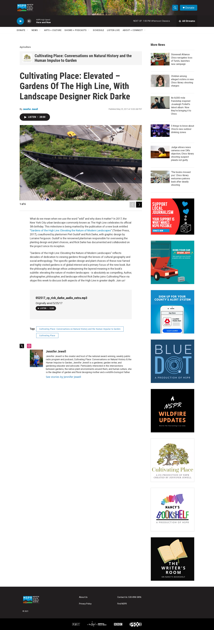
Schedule (98, 30)
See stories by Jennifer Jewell (63, 377)
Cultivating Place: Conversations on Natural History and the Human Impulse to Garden (83, 58)
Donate (189, 7)
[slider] (33, 21)
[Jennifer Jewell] (36, 358)
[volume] (29, 21)
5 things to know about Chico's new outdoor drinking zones (182, 129)
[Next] (139, 205)
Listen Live (113, 30)
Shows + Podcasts (75, 30)
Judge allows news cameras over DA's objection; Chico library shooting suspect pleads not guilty (182, 153)
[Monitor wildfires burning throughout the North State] (172, 410)
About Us (83, 597)
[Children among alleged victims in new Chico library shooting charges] (160, 81)
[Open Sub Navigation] (27, 30)
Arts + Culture (53, 30)
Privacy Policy (85, 604)
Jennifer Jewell (30, 109)
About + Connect (133, 30)
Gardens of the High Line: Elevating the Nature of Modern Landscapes (71, 230)
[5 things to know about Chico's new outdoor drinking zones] (160, 130)
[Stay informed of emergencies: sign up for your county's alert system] (172, 311)
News (35, 30)
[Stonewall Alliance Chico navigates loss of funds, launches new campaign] (160, 59)
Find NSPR (122, 604)
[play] (20, 21)
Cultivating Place (47, 335)
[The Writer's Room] (172, 559)
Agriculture (25, 47)
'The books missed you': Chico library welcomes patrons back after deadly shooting (181, 178)
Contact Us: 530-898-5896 (129, 597)
